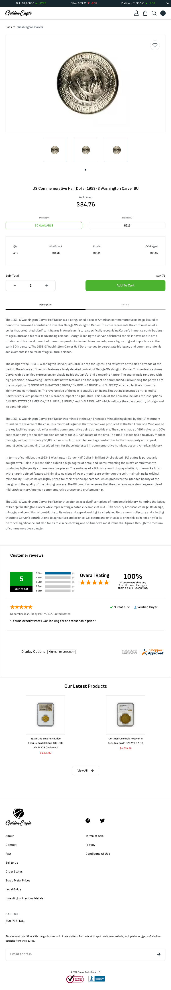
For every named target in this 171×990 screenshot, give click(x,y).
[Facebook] (90, 820)
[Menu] (163, 13)
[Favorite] (155, 45)
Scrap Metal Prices (18, 880)
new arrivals (116, 936)
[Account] (136, 13)
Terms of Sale (95, 836)
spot (98, 936)
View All (82, 770)
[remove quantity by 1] (14, 286)
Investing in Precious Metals (24, 898)
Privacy (90, 845)
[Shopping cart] (145, 13)
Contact (11, 845)
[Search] (154, 13)
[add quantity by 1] (46, 286)
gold (45, 936)
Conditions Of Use (98, 854)
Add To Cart (125, 285)
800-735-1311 (15, 921)
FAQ (8, 854)
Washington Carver (30, 27)
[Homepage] (18, 13)
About (10, 836)
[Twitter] (104, 820)
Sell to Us (12, 862)
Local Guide (13, 889)
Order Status (14, 871)
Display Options (33, 652)
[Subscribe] (158, 954)
